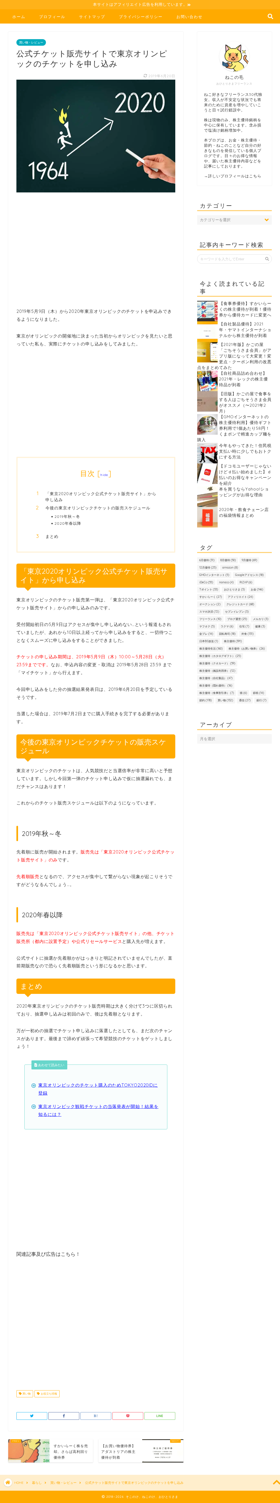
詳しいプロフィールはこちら (234, 176)
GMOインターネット (214, 575)
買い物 (26, 1393)
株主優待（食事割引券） (216, 693)
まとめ (52, 536)
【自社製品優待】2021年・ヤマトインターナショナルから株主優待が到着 (245, 329)
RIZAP (246, 582)
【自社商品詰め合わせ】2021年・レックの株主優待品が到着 (243, 379)
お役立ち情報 (48, 1393)
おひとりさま (234, 589)
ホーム (18, 16)
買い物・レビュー (31, 42)
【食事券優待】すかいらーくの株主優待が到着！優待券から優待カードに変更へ (245, 309)
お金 (257, 589)
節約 (205, 700)
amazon (230, 567)
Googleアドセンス (249, 575)
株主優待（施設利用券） (217, 671)
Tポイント (208, 589)
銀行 (261, 700)
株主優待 (233, 641)
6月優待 (206, 560)
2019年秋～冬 (67, 516)
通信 (244, 700)
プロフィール (52, 16)
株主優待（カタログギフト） (220, 656)
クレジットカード (240, 604)
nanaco (226, 582)
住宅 (244, 626)
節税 (258, 693)
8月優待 (228, 560)
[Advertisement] (95, 253)
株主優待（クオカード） (217, 663)
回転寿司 (227, 634)
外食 (247, 634)
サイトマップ (92, 16)
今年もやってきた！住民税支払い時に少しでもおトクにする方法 (245, 451)
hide (104, 475)
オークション (209, 604)
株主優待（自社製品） (215, 678)
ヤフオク (207, 626)
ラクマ (227, 626)
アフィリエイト (240, 597)
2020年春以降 (67, 523)
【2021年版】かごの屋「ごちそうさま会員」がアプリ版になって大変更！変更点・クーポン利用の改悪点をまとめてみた (234, 356)
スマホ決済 (209, 611)
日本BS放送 (208, 641)
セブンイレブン (237, 611)
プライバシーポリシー (141, 16)
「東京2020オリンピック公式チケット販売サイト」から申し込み (100, 496)
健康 (260, 626)
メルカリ (260, 619)
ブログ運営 (237, 619)
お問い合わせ (189, 16)
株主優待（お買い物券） (247, 648)
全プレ (206, 634)
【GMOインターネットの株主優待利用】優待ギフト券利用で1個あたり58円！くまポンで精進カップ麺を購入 (234, 428)
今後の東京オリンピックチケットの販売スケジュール (97, 507)
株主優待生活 (211, 648)
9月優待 (249, 560)
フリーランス (210, 619)
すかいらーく (210, 597)
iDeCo (206, 582)
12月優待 (207, 567)
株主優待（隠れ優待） (215, 685)
